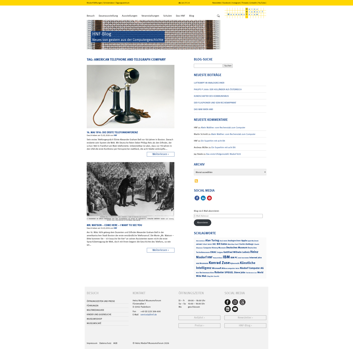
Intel (239, 258)
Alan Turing (212, 240)
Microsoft (216, 268)
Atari (205, 244)
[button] (197, 198)
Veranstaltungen (150, 15)
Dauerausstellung (108, 15)
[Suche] (218, 16)
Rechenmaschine (207, 272)
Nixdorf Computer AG (252, 268)
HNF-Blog (244, 325)
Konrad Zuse (219, 262)
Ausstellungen (129, 15)
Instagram (236, 3)
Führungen (92, 305)
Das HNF (180, 15)
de (180, 2)
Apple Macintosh (252, 241)
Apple (244, 240)
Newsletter (216, 3)
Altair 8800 (223, 241)
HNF (115, 135)
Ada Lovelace (200, 241)
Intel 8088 (245, 258)
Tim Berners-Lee (251, 273)
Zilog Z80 (210, 276)
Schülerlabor (108, 3)
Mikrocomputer (228, 268)
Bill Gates (222, 244)
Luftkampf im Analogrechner (209, 82)
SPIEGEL (228, 272)
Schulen (167, 15)
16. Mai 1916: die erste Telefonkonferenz (112, 132)
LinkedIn (253, 3)
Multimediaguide (95, 310)
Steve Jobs (239, 272)
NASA (237, 268)
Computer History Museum (214, 247)
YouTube (261, 3)
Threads (245, 3)
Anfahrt (198, 317)
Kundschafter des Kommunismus (211, 96)
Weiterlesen (159, 154)
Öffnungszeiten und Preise (101, 301)
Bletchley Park (233, 244)
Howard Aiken (217, 258)
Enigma (220, 252)
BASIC (210, 244)
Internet (253, 257)
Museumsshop (94, 318)
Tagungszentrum (122, 3)
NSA (197, 273)
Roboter (219, 272)
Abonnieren (202, 222)
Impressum (92, 343)
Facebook (227, 3)
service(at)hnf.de (149, 314)
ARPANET (199, 244)
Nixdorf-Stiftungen (94, 3)
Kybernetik (234, 263)
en (183, 3)
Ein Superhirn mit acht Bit (213, 140)
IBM (226, 257)
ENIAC (213, 252)
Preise (199, 325)
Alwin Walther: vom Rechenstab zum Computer (223, 127)
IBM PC (233, 257)
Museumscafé (94, 323)
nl (189, 3)
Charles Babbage (246, 244)
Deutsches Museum (236, 247)
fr (186, 3)
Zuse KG (216, 276)
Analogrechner (234, 240)
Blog (191, 15)
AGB (115, 343)
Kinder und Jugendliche (99, 314)
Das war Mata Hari (203, 109)
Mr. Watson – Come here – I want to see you (114, 225)
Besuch (91, 15)
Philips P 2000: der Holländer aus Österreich (218, 89)
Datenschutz (105, 343)
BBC (214, 244)
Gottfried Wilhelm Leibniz (236, 252)
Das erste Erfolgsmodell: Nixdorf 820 (223, 154)
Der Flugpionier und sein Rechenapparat (215, 102)
